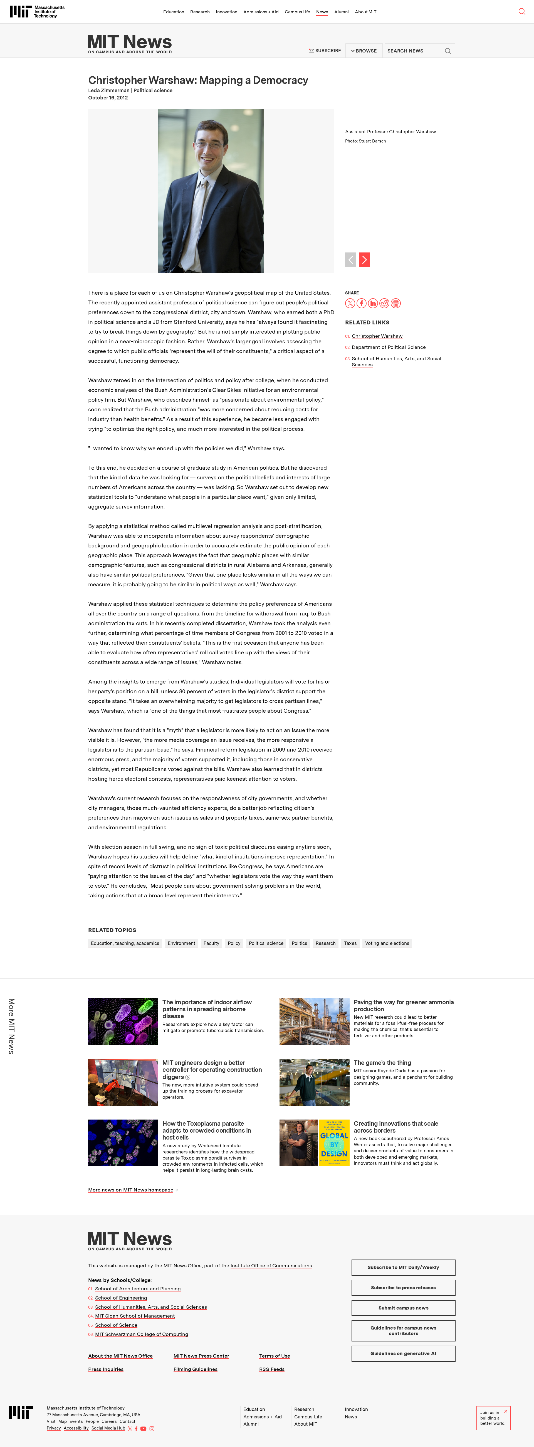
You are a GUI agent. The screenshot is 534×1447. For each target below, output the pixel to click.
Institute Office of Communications (271, 1265)
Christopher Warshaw (377, 336)
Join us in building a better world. (492, 1418)
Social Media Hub (108, 1428)
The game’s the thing (382, 1062)
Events (76, 1421)
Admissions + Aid (261, 11)
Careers (109, 1421)
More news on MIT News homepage (130, 1190)
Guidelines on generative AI (403, 1353)
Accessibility (76, 1428)
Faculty (211, 943)
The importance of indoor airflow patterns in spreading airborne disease (207, 1009)
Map (62, 1421)
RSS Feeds (272, 1369)
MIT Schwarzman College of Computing (141, 1334)
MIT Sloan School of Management (135, 1316)
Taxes (350, 943)
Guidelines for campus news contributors (403, 1330)
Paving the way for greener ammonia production (404, 1005)
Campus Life (297, 11)
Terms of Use (274, 1356)
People (92, 1421)
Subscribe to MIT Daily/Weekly (403, 1267)
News (322, 11)
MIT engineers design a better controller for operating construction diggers (212, 1069)
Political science (266, 943)
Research (200, 11)
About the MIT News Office (120, 1356)
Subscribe (328, 50)
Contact (127, 1421)
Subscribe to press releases (403, 1287)
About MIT (365, 11)
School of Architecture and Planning (138, 1288)
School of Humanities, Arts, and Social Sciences (151, 1307)
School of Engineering (121, 1298)
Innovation (226, 11)
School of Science (116, 1325)
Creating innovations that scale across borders (396, 1127)
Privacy (54, 1428)
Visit (51, 1421)
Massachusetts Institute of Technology (86, 1408)
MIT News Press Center (201, 1356)
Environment (181, 943)
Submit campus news (404, 1308)
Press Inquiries (105, 1369)
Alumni (341, 11)
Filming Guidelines (195, 1369)
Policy (234, 943)
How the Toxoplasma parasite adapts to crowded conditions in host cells (206, 1130)
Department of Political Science (389, 347)
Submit (448, 50)
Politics (299, 943)
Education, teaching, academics (125, 943)
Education (173, 11)
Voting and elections (387, 943)
